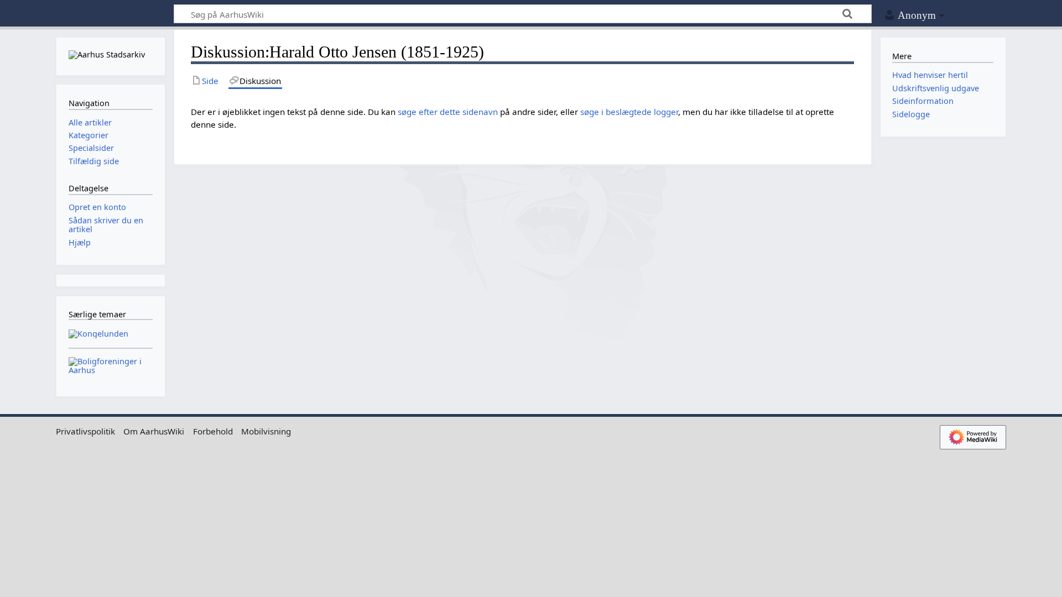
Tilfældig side (94, 161)
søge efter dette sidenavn (448, 111)
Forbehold (213, 431)
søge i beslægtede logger (629, 111)
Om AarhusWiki (153, 431)
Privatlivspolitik (85, 431)
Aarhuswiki (110, 14)
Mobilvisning (266, 431)
